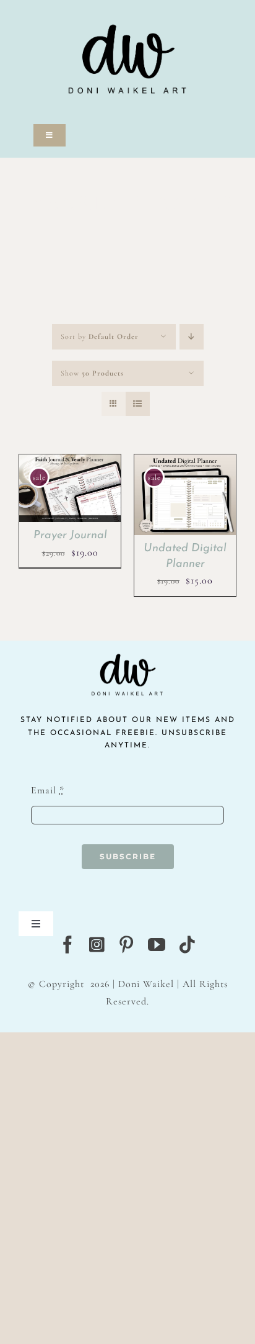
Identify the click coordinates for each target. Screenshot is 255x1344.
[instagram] (97, 945)
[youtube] (157, 945)
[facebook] (68, 945)
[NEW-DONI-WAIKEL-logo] (127, 7)
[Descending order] (191, 337)
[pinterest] (127, 945)
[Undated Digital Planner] (185, 462)
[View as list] (138, 404)
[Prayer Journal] (70, 462)
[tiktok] (187, 945)
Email (47, 790)
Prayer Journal (70, 535)
